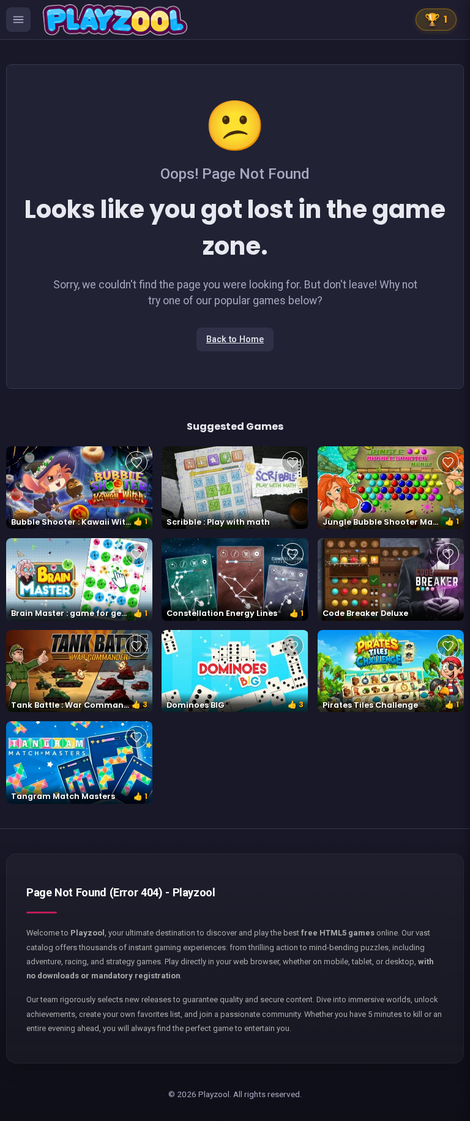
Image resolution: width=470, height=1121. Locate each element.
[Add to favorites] (136, 462)
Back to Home (235, 339)
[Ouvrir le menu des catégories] (18, 19)
